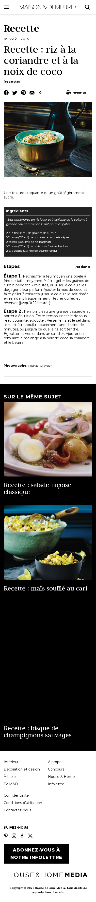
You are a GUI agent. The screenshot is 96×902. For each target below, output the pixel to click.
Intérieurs (12, 762)
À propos (55, 762)
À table (10, 776)
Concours (56, 769)
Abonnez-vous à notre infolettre (36, 853)
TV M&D (11, 784)
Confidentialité (16, 795)
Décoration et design (22, 769)
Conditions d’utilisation (23, 803)
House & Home (61, 776)
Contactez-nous (17, 810)
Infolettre (56, 784)
